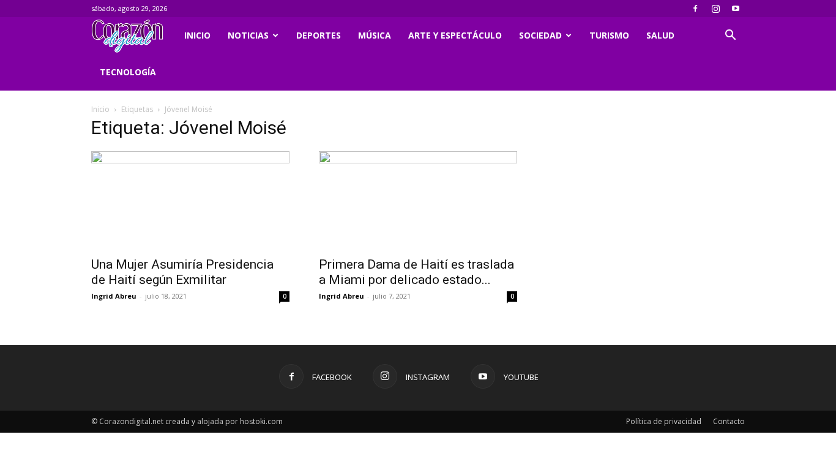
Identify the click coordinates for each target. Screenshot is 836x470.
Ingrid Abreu (113, 295)
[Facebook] (695, 8)
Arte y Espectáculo (455, 35)
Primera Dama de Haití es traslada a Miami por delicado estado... (416, 272)
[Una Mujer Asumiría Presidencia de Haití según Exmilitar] (190, 200)
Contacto (729, 421)
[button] (730, 36)
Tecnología (128, 72)
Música (374, 35)
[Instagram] (715, 8)
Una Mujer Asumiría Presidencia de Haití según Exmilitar (182, 272)
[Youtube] (735, 8)
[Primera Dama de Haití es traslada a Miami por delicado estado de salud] (418, 200)
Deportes (318, 35)
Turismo (609, 35)
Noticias (248, 35)
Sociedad (540, 35)
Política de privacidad (663, 421)
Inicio (197, 35)
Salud (660, 35)
